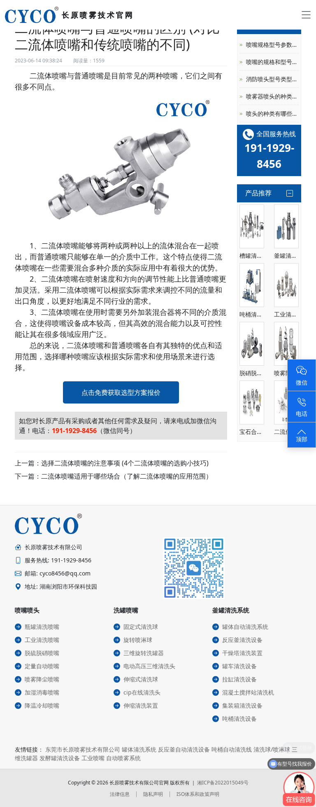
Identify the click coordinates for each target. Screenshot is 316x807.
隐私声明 (153, 794)
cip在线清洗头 (141, 692)
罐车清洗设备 (239, 666)
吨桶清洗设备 (239, 718)
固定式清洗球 (140, 626)
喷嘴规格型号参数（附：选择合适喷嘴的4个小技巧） (272, 44)
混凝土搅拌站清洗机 (248, 692)
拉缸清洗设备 (239, 679)
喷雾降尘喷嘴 (42, 679)
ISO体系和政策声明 (198, 794)
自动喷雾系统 (123, 758)
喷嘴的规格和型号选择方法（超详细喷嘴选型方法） (272, 62)
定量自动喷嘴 (42, 666)
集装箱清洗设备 (242, 705)
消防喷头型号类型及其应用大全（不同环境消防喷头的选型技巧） (272, 79)
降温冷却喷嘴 (42, 705)
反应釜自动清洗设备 (184, 749)
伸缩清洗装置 (140, 705)
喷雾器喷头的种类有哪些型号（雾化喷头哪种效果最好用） (272, 96)
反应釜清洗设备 (242, 640)
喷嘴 (59, 75)
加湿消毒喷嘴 (42, 692)
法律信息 (120, 794)
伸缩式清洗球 (140, 679)
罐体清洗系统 (139, 749)
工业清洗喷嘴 (42, 640)
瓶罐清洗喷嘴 (42, 626)
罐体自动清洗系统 (245, 626)
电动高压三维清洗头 (149, 666)
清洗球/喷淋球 (271, 749)
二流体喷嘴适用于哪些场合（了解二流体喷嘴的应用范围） (126, 476)
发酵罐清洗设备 (60, 758)
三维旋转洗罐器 (143, 653)
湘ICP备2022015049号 (223, 782)
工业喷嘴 (93, 758)
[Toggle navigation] (306, 14)
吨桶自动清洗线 (231, 749)
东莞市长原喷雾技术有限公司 (82, 749)
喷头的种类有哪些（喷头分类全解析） (272, 113)
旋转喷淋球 (137, 640)
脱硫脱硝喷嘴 (42, 653)
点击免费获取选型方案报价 (120, 392)
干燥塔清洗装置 (242, 653)
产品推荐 (258, 192)
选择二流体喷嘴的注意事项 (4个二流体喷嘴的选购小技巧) (125, 463)
